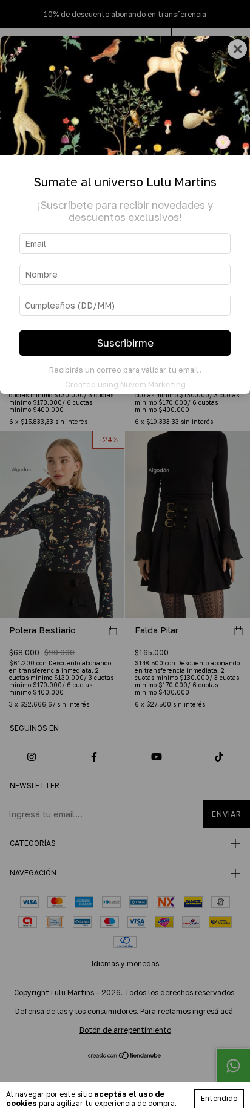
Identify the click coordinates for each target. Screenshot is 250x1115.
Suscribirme (125, 343)
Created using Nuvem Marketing (125, 384)
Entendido (219, 1098)
